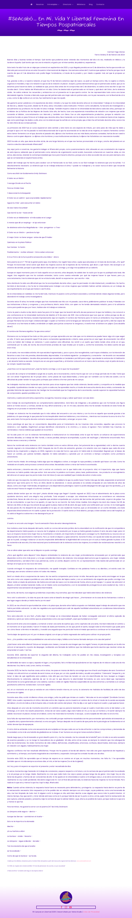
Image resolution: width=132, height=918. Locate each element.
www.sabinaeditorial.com (84, 861)
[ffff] (66, 892)
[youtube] (70, 907)
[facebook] (61, 907)
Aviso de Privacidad (91, 912)
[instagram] (66, 907)
